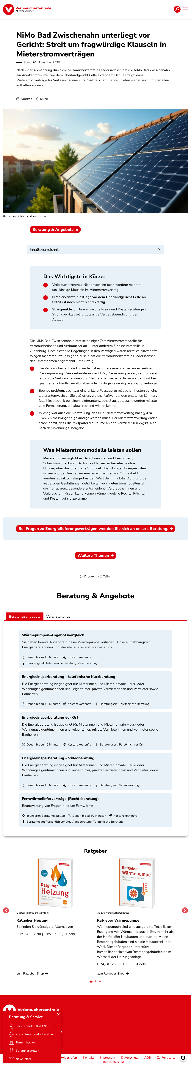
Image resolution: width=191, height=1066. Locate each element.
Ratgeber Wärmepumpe (118, 920)
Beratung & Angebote (53, 229)
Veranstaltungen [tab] (59, 616)
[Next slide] (185, 910)
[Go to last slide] (6, 910)
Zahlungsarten (167, 1058)
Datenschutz (129, 1058)
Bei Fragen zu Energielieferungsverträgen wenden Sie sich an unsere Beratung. (93, 528)
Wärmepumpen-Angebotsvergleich (53, 635)
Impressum (107, 1058)
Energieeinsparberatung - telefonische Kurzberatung (68, 676)
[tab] (91, 981)
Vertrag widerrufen (63, 1058)
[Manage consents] (183, 1058)
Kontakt (88, 1058)
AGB (147, 1058)
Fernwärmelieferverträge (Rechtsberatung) (60, 798)
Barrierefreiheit (113, 1062)
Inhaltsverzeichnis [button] (45, 249)
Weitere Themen (93, 555)
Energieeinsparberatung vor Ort (50, 717)
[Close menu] (58, 1014)
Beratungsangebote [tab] (24, 616)
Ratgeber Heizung (32, 920)
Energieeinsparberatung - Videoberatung (58, 758)
